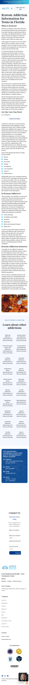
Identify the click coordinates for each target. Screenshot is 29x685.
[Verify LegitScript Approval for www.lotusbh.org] (19, 658)
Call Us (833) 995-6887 (20, 8)
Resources (4, 609)
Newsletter (4, 618)
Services (3, 606)
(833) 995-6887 (10, 468)
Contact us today (14, 119)
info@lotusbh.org (10, 473)
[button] (12, 8)
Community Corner (6, 620)
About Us (3, 600)
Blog (2, 615)
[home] (6, 8)
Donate (3, 612)
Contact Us (4, 623)
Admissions (4, 603)
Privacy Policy (5, 626)
